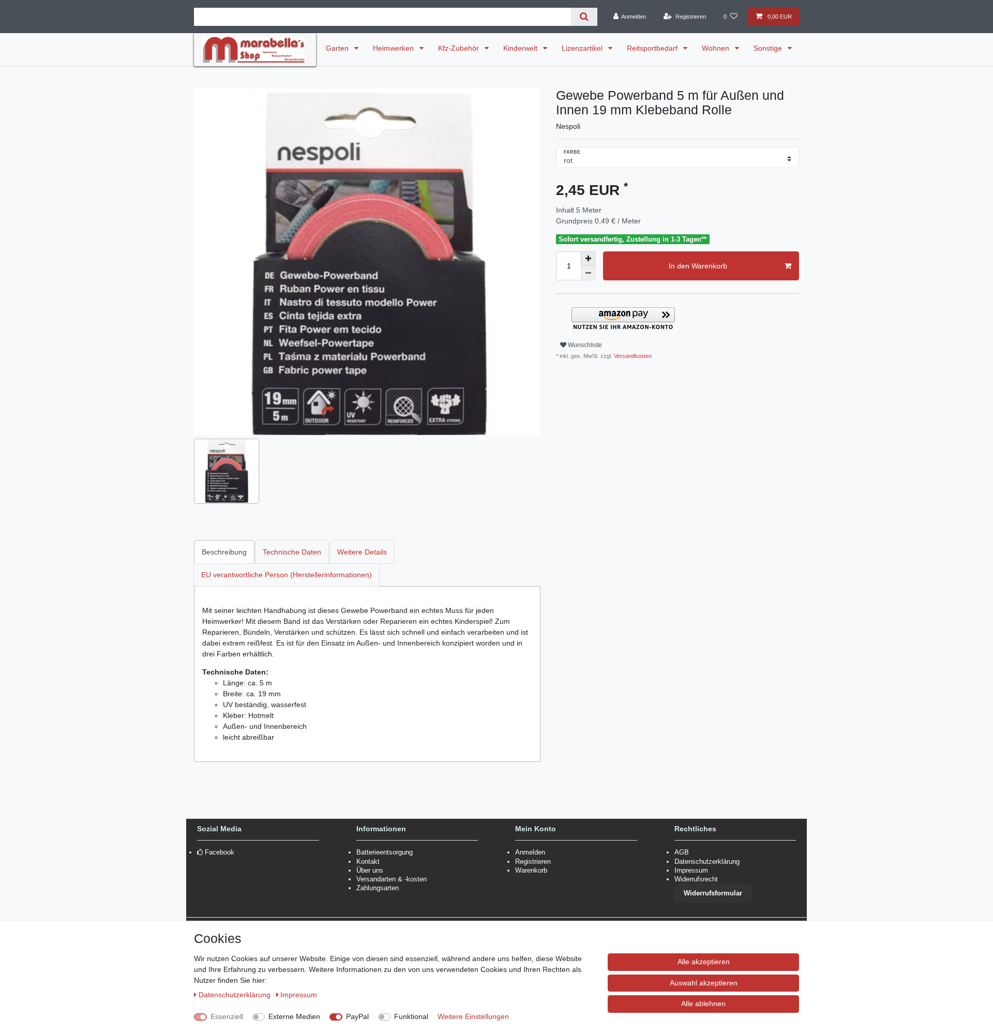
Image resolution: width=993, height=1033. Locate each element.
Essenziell (226, 1016)
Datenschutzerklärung (707, 861)
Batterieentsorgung (384, 852)
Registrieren (533, 861)
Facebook (219, 852)
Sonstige (769, 48)
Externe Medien (294, 1016)
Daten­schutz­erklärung (236, 995)
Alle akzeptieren (704, 961)
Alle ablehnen (703, 1003)
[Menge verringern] (588, 273)
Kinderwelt (521, 48)
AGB (681, 852)
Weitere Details (362, 552)
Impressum (691, 870)
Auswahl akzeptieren (704, 983)
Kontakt (368, 861)
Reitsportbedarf (653, 48)
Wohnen (716, 48)
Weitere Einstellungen (473, 1016)
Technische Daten (292, 552)
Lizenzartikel (583, 48)
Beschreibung (224, 552)
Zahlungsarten (377, 888)
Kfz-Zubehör (459, 48)
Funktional (411, 1016)
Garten (338, 48)
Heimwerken (394, 48)
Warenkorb (531, 870)
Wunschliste (584, 345)
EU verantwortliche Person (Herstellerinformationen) (286, 575)
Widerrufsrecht (696, 879)
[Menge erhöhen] (588, 258)
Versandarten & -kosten (391, 879)
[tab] (224, 551)
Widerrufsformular (713, 893)
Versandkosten (632, 356)
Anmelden (530, 852)
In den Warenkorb (698, 266)
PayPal (357, 1016)
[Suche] (584, 17)
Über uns (369, 870)
